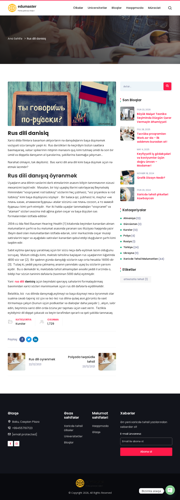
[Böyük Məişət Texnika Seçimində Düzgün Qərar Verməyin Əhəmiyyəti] (127, 114)
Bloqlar (69, 442)
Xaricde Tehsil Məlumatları (143, 259)
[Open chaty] (170, 491)
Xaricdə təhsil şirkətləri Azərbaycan (152, 196)
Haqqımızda (100, 426)
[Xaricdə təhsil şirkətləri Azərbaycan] (127, 194)
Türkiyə (131, 247)
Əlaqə (96, 432)
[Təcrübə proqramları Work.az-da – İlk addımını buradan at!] (127, 133)
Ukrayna (131, 253)
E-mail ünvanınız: (131, 434)
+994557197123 (22, 428)
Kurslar (20, 324)
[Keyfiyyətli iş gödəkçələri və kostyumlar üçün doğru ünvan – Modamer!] (127, 154)
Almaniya (132, 218)
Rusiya (129, 241)
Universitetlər (73, 436)
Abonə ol (146, 451)
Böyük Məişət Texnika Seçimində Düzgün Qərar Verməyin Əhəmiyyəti (154, 118)
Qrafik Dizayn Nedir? (151, 178)
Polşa (129, 236)
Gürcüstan (132, 224)
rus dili (19, 281)
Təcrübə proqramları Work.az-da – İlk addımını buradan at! (152, 138)
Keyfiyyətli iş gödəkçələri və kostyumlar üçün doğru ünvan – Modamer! (154, 160)
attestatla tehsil (136, 279)
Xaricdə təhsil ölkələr (73, 428)
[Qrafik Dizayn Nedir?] (127, 177)
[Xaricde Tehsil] (22, 8)
